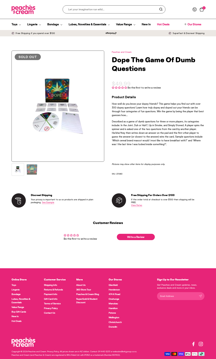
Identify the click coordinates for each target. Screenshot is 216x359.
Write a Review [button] (135, 237)
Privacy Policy (53, 351)
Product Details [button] (124, 97)
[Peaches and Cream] (23, 9)
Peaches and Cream (37, 351)
